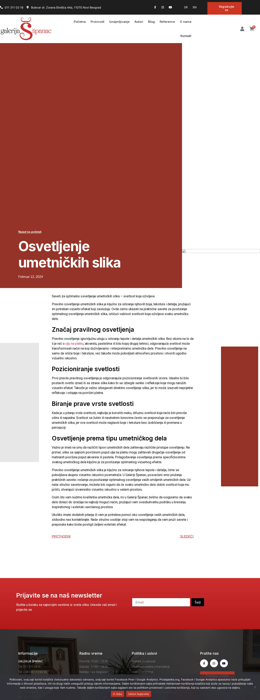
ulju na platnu (74, 344)
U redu (117, 694)
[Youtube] (170, 7)
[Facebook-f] (155, 7)
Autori (138, 22)
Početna (80, 22)
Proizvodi (97, 22)
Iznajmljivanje (119, 22)
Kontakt (185, 36)
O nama (185, 22)
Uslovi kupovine (138, 694)
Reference (167, 22)
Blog (151, 22)
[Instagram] (162, 7)
